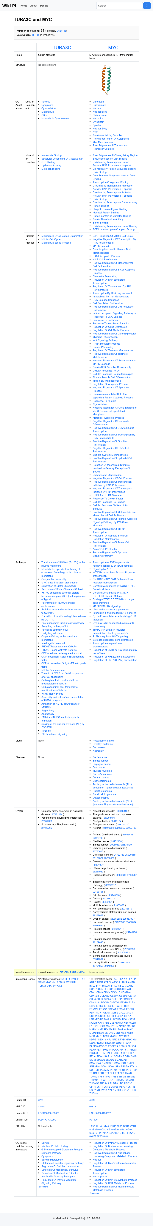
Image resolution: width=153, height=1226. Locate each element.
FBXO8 (103, 1009)
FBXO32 (94, 1009)
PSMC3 (93, 1053)
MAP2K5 (121, 1026)
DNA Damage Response (106, 300)
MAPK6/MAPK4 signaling (107, 606)
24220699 (123, 952)
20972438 (116, 841)
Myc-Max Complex (103, 142)
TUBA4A (104, 1083)
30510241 (99, 864)
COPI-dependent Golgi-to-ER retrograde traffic (62, 658)
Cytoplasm (47, 105)
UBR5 (92, 1086)
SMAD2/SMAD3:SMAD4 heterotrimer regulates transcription (113, 580)
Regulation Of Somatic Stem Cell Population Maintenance (111, 537)
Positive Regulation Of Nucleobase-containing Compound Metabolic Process (115, 1154)
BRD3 (114, 985)
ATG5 (115, 982)
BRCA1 (106, 985)
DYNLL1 (65, 979)
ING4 (124, 1019)
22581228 (46, 821)
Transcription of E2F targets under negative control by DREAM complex (113, 563)
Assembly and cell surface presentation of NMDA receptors (62, 698)
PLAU (92, 1049)
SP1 (117, 1066)
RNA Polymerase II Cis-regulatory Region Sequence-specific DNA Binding (115, 156)
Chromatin (98, 101)
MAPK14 (94, 1029)
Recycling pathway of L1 (54, 626)
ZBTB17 (131, 1090)
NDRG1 (93, 1039)
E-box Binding (100, 222)
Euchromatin (99, 105)
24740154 (131, 932)
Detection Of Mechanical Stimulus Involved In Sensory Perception (59, 1174)
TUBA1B (129, 1080)
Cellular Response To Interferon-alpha (113, 374)
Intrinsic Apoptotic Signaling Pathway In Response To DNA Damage (114, 314)
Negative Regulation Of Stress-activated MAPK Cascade (114, 362)
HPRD (35, 34)
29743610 (114, 895)
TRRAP (102, 1080)
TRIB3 (114, 1076)
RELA (92, 1056)
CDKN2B (94, 995)
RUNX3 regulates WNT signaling (110, 636)
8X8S (100, 1136)
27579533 (120, 922)
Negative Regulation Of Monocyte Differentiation (111, 422)
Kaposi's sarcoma (102, 774)
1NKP (113, 1126)
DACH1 (105, 1002)
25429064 (107, 902)
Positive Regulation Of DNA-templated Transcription (113, 429)
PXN (68, 982)
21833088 (119, 905)
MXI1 (106, 1036)
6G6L (92, 1133)
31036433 (128, 834)
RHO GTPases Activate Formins (59, 650)
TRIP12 (93, 1080)
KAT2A (131, 1019)
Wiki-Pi (9, 5)
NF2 (109, 1039)
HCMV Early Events (52, 693)
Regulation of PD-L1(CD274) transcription (115, 660)
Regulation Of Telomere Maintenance (113, 350)
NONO (92, 1043)
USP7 (92, 1090)
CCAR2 (129, 985)
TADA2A (104, 1069)
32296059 (120, 827)
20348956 (109, 965)
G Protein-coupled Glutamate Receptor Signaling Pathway (62, 1151)
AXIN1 (131, 982)
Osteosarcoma (101, 797)
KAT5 (101, 1022)
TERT (101, 1073)
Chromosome (100, 115)
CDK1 (92, 992)
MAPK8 (122, 1029)
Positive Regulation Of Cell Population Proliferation (113, 308)
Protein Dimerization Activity (108, 219)
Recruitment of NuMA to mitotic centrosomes (58, 604)
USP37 (123, 1086)
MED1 (100, 1032)
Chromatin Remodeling (105, 276)
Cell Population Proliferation (108, 303)
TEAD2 (93, 1073)
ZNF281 (93, 1093)
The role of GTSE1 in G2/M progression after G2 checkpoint (62, 675)
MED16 (109, 1032)
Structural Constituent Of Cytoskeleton (62, 158)
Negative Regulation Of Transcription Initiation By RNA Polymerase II (112, 490)
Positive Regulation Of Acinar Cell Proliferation (111, 543)
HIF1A (127, 1016)
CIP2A (107, 999)
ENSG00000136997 (100, 1113)
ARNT (100, 982)
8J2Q (112, 1133)
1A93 (92, 1126)
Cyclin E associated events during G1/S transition (114, 617)
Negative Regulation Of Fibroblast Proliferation (111, 449)
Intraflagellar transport (53, 643)
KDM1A (119, 1022)
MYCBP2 (124, 1036)
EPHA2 (116, 1006)
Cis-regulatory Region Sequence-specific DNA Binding (115, 170)
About (33, 5)
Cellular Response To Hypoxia (109, 502)
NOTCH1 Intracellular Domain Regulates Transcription (114, 574)
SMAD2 (100, 1059)
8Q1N (132, 1133)
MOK (92, 1036)
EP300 (99, 1006)
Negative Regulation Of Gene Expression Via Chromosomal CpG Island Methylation (115, 411)
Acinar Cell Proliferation (105, 549)
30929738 (131, 827)
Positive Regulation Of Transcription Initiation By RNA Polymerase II (112, 483)
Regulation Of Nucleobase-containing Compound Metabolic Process (113, 1147)
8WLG (92, 1136)
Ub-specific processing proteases (111, 609)
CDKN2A (126, 992)
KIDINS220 (130, 1022)
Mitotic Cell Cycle (50, 239)
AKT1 (127, 979)
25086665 (98, 925)
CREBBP (117, 999)
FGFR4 (130, 1009)
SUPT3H (94, 1069)
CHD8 (92, 999)
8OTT (125, 1133)
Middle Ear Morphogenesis (107, 380)
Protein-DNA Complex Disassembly (112, 367)
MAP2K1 (111, 1026)
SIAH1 (74, 982)
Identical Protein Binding (106, 212)
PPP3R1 (124, 1049)
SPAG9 (125, 1066)
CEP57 (132, 995)
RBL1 (131, 1053)
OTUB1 (120, 1043)
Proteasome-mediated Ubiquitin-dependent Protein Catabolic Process (113, 395)
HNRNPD (94, 1019)
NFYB (121, 1039)
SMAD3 (110, 1059)
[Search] (147, 5)
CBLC (121, 985)
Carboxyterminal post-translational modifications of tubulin (59, 681)
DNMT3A (115, 1002)
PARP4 (74, 972)
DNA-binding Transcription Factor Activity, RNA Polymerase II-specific (112, 163)
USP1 (99, 1086)
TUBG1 (42, 985)
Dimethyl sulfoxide (103, 744)
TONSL (93, 1076)
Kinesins (46, 730)
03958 (41, 1106)
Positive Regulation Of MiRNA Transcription (109, 530)
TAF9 (128, 1069)
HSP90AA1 (106, 1019)
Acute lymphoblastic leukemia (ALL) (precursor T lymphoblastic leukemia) (113, 785)
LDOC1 (101, 1026)
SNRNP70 (94, 1066)
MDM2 (92, 1032)
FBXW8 (121, 1009)
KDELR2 (109, 1022)
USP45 (131, 1086)
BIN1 (99, 985)
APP (133, 979)
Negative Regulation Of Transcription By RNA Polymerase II (114, 240)
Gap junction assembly (53, 579)
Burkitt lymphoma (102, 791)
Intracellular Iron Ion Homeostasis (111, 296)
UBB (121, 1083)
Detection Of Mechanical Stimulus (59, 1169)
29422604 (131, 922)
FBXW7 (112, 1009)
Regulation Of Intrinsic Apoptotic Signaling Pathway (58, 1181)
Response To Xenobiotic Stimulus (111, 323)
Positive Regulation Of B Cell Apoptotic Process (114, 271)
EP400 (107, 1006)
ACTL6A (118, 979)
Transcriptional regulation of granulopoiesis (107, 644)
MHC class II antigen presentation (59, 582)
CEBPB (123, 995)
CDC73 (117, 989)
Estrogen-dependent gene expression (113, 639)
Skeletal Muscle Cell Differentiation (111, 377)
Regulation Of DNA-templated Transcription (109, 281)
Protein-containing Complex (107, 135)
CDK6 (99, 992)
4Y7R (133, 1126)
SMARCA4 (95, 1063)
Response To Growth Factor (108, 498)
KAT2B (93, 1022)
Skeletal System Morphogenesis (110, 454)
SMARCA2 (121, 1059)
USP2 (107, 1086)
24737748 (119, 854)
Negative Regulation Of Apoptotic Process (111, 389)
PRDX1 (133, 1049)
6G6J (123, 1129)
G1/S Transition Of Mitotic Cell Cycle (113, 236)
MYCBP (114, 1036)
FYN (82, 979)
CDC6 (110, 989)
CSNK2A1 (128, 999)
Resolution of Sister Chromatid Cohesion (63, 589)
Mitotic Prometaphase (53, 670)
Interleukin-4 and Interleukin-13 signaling (114, 612)
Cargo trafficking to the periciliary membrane (59, 638)
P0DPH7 (42, 1119)
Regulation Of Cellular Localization (60, 1166)
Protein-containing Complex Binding (112, 216)
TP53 (101, 1076)
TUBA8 (114, 1083)
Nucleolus (98, 118)
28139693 (98, 942)
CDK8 (107, 992)
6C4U (103, 1129)
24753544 (117, 928)
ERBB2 (125, 1006)
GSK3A (93, 1016)
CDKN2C (105, 995)
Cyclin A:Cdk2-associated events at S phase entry (113, 624)
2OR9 (126, 1126)
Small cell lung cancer (105, 794)
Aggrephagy (47, 710)
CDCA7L (127, 989)
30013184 (116, 821)
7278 (40, 1100)
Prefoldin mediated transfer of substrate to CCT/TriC (62, 611)
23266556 (109, 858)
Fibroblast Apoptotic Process (108, 417)
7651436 (61, 30)
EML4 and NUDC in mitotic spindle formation (60, 718)
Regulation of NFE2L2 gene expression (114, 656)
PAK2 (128, 1043)
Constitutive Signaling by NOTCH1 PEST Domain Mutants (115, 587)
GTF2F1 (111, 1016)
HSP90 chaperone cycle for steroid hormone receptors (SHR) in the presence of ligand (63, 596)
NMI (54, 982)
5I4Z (91, 1129)
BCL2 (92, 985)
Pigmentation (100, 404)
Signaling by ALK (102, 569)
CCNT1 (102, 989)
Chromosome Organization (107, 475)
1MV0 (105, 1126)
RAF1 (109, 1053)
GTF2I (120, 1016)
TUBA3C (62, 47)
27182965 (46, 827)
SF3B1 (126, 1056)
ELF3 (132, 1002)
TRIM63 (131, 1076)
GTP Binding (48, 162)
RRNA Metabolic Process (106, 343)
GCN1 (99, 1012)
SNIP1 (130, 1063)
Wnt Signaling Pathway (105, 340)
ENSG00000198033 (48, 1113)
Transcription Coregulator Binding (110, 182)
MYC (113, 47)
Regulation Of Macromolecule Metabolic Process (114, 1164)
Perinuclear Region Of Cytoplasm (111, 138)
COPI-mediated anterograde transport (61, 653)
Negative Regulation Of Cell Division (112, 478)
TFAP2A (109, 1073)
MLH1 (130, 1032)
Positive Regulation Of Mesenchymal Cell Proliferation (113, 264)
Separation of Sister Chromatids (58, 586)
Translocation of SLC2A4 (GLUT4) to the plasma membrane (63, 563)
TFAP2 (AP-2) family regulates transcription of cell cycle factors (110, 631)
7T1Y (99, 1133)
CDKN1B (115, 992)
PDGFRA (113, 1046)
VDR (99, 1090)
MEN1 (116, 1032)
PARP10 (94, 1046)
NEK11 (102, 1039)
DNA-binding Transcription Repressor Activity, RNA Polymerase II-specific (112, 187)
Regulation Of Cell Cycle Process (111, 330)
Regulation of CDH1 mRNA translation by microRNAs (115, 651)
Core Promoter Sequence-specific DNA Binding (114, 177)
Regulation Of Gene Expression (110, 326)
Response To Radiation (105, 320)
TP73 (107, 1076)
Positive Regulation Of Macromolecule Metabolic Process (113, 1188)
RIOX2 (100, 1056)
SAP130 (108, 1056)
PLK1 (99, 1049)
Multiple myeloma (102, 770)
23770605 (98, 851)
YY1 (124, 1090)
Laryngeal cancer (102, 764)
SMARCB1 (108, 1063)
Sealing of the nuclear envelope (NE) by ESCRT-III (62, 725)
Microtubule (47, 111)
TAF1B (121, 1069)
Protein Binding (101, 205)
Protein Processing (103, 347)
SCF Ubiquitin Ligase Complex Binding (114, 229)
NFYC (129, 1039)
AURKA (123, 982)
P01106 (93, 1119)
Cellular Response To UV (106, 370)
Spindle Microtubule (52, 1159)
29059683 (115, 844)
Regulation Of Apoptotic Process (110, 384)
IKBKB (117, 1019)
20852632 (116, 918)
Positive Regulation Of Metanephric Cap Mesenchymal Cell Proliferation (114, 513)
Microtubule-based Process (56, 242)
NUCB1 (111, 1043)
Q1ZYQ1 (53, 1119)
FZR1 (92, 1012)
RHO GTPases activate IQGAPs (59, 646)
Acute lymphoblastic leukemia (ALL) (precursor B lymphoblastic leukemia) (113, 802)
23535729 (126, 844)
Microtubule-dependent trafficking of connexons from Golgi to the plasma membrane (61, 572)
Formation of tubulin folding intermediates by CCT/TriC (63, 617)
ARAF (92, 982)
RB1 (125, 1053)
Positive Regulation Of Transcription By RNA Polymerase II (114, 436)
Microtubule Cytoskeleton (55, 118)
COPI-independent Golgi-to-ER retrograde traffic (63, 664)
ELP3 (92, 1006)
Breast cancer (100, 760)
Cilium (44, 115)
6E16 (110, 1129)
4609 (92, 1100)
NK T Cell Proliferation (105, 259)
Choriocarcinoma (102, 780)
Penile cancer (100, 757)
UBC (49, 985)
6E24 (116, 1129)
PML (105, 1049)
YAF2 (111, 1090)
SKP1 (134, 1056)
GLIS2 (114, 1012)
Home (24, 5)
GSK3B (102, 1016)
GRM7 (41, 982)
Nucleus (45, 101)
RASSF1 (117, 1053)
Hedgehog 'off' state (52, 633)
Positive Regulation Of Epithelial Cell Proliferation (112, 459)
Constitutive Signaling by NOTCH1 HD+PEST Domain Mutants (111, 594)
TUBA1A (119, 1080)
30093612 (121, 875)
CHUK (99, 999)
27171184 (57, 814)
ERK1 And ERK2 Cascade (107, 495)
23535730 (128, 918)
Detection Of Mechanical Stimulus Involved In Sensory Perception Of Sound (111, 468)
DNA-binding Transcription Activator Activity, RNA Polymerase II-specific (112, 193)
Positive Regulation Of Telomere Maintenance (110, 355)
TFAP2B (119, 1073)
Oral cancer (99, 767)
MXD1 (99, 1036)
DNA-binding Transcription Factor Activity (115, 202)
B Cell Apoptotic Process (106, 256)
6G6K (129, 1129)
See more (43, 1186)
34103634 (108, 827)
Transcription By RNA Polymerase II (112, 293)
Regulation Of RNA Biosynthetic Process (115, 1179)
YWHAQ (57, 985)
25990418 (130, 854)
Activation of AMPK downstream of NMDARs (60, 705)
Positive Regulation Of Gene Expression (114, 333)
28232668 (98, 915)
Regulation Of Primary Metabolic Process (115, 1142)
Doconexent (99, 747)
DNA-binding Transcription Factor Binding (115, 226)
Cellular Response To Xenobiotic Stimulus (110, 506)
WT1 (104, 1090)
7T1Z (105, 1133)
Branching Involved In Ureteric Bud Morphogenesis (111, 250)
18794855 (98, 965)
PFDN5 (61, 982)
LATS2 (93, 1026)
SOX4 (111, 1066)
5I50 (97, 1129)
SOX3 (104, 1066)
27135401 (132, 875)
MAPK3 (104, 1029)
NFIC (115, 1039)
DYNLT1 (75, 979)
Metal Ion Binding (50, 168)
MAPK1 (131, 1026)
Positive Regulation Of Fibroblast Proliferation (110, 442)
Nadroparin (98, 750)
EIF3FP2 (64, 972)
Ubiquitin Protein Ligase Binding (110, 209)
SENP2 (118, 1056)
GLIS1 (106, 1012)
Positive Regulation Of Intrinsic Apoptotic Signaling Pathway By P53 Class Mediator (115, 522)
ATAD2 (107, 982)
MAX (130, 1029)
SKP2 (92, 1059)
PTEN (102, 1053)
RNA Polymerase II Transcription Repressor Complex (110, 146)
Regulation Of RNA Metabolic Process (113, 1183)
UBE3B (128, 1083)
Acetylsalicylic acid (103, 740)
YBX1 (118, 1090)
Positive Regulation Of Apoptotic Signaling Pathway (110, 554)
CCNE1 (93, 989)
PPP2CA (114, 1049)
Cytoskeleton (48, 108)
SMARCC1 (120, 1063)
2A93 (119, 1126)
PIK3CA (131, 1046)
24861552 (124, 962)
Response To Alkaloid (104, 401)
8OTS (118, 1133)
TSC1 (110, 1080)
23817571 (122, 824)
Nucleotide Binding (51, 155)
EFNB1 (124, 1002)
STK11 (133, 1066)
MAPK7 (113, 1029)
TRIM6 (122, 1076)
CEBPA (114, 995)
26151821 (98, 858)
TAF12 (113, 1069)
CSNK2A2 (94, 1002)
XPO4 (82, 972)
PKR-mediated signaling (54, 734)
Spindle (97, 125)
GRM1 (129, 1012)
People (44, 5)
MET (123, 1032)
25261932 (98, 871)
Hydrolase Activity (51, 165)
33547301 (98, 959)
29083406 (109, 817)
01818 (92, 1106)
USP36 (114, 1086)
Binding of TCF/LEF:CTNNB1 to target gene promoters (113, 600)
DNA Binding (100, 199)
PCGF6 (103, 1046)
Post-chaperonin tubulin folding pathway (62, 623)
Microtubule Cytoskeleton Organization (62, 236)
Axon (95, 132)
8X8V (106, 1136)
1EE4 (99, 1126)
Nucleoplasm (100, 111)
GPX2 (122, 1012)
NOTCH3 (102, 1043)
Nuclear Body (100, 128)
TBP (134, 1069)
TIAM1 (128, 1073)
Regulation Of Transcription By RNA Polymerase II (112, 288)
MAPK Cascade (101, 246)
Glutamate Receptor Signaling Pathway (62, 1163)
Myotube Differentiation (105, 337)
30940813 (122, 811)
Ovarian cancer (101, 777)
